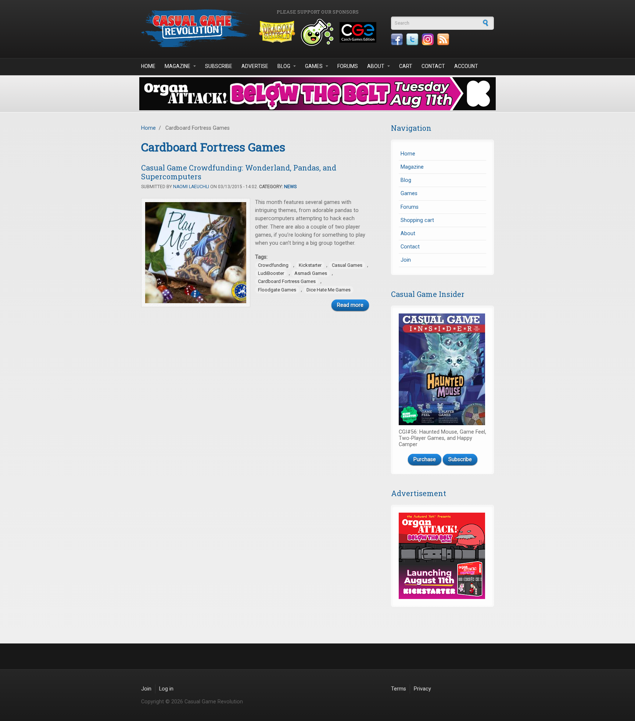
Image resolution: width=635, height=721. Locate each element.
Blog (283, 66)
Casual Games (347, 265)
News (290, 186)
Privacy (422, 689)
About (375, 66)
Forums (347, 66)
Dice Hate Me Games (328, 290)
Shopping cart (417, 220)
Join (406, 260)
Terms (398, 689)
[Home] (196, 28)
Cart (405, 66)
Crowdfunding (273, 265)
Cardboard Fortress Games (287, 281)
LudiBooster (271, 273)
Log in (166, 689)
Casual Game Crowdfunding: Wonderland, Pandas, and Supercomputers (238, 172)
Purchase (424, 459)
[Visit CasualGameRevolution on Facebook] (397, 39)
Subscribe (218, 66)
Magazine (177, 66)
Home (148, 66)
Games (314, 66)
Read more (350, 305)
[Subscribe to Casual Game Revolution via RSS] (443, 39)
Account (466, 66)
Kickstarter (310, 265)
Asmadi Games (310, 273)
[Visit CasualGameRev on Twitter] (412, 39)
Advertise (254, 66)
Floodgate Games (277, 290)
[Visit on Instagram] (428, 39)
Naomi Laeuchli (191, 186)
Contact (433, 66)
